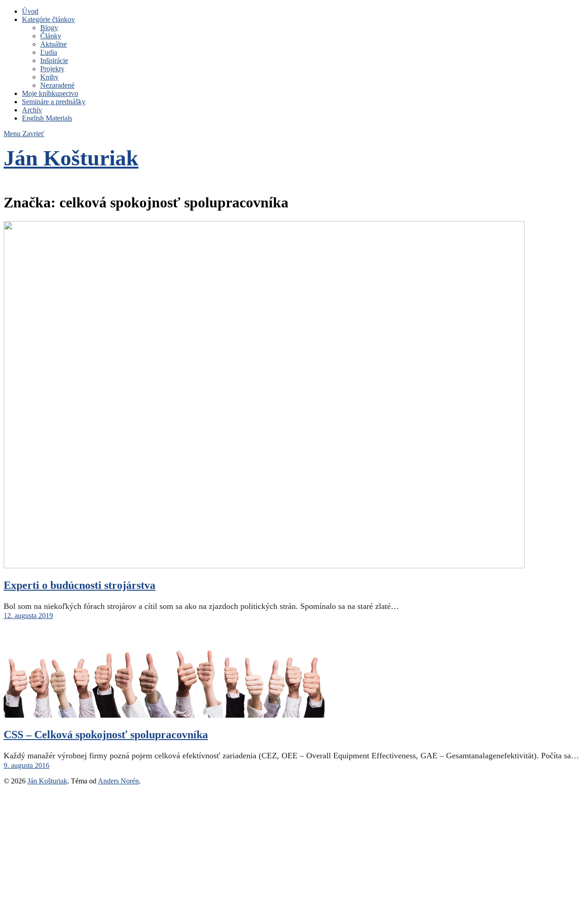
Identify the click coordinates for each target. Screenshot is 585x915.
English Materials (47, 118)
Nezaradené (57, 85)
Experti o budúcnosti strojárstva (79, 585)
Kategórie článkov (48, 19)
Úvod (30, 11)
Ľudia (48, 52)
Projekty (52, 69)
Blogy (49, 28)
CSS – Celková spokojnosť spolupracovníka (106, 734)
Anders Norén (118, 781)
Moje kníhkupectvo (50, 93)
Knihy (49, 77)
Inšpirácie (54, 60)
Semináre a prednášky (53, 102)
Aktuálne (53, 44)
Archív (32, 110)
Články (50, 36)
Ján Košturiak (71, 158)
